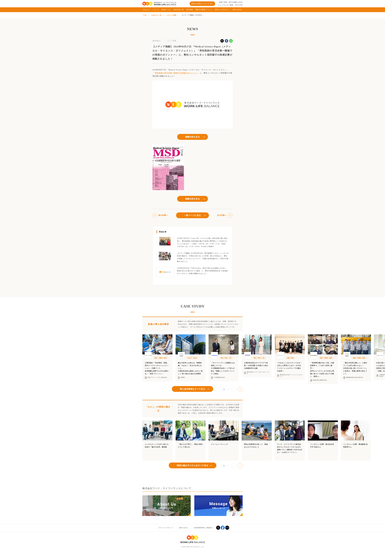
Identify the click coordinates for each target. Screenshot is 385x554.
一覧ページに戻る (192, 215)
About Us (146, 9)
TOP (145, 15)
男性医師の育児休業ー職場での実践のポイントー (176, 73)
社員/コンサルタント (222, 9)
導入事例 (189, 9)
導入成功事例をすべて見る (192, 389)
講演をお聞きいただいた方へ (202, 4)
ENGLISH (239, 5)
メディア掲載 (171, 15)
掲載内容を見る (192, 137)
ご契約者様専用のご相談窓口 (203, 527)
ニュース (155, 9)
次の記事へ (222, 215)
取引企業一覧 (179, 9)
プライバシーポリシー (165, 527)
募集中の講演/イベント (204, 9)
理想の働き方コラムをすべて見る (192, 465)
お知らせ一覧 (156, 15)
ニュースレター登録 (225, 5)
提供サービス (166, 9)
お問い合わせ (237, 9)
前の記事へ (163, 215)
